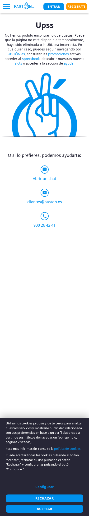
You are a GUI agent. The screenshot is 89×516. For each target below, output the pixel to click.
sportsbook (31, 58)
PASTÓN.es (16, 54)
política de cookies (67, 448)
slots (18, 63)
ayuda (69, 63)
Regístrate (76, 7)
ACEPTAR (44, 508)
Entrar (54, 7)
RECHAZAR (44, 498)
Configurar (44, 486)
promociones (58, 54)
